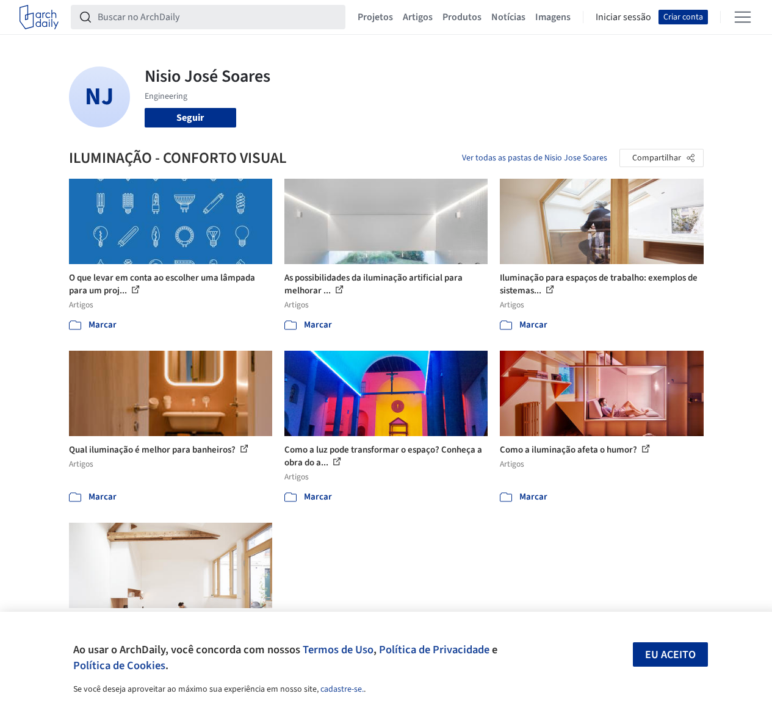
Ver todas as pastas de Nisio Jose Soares (534, 158)
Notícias (508, 17)
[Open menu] (742, 17)
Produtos (462, 17)
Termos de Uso (338, 650)
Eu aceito (670, 654)
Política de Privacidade (434, 650)
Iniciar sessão (623, 17)
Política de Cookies (119, 665)
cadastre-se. (342, 689)
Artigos (418, 17)
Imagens (553, 17)
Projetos (375, 17)
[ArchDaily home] (39, 17)
